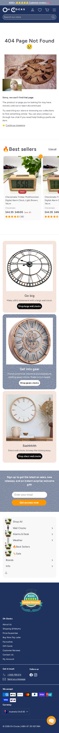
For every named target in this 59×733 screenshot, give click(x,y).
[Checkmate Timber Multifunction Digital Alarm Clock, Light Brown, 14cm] (22, 188)
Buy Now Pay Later (12, 637)
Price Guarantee (10, 633)
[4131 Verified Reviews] (31, 613)
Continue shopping (15, 125)
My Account (8, 659)
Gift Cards (7, 646)
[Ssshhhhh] (29, 417)
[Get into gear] (29, 341)
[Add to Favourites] (41, 156)
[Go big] (29, 267)
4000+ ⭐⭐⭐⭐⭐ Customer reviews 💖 (29, 2)
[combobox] (29, 17)
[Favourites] (40, 10)
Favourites (8, 642)
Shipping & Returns (12, 629)
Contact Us (8, 654)
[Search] (53, 17)
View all (52, 149)
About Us (7, 624)
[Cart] (47, 9)
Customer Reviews (11, 650)
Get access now (29, 502)
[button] (51, 720)
